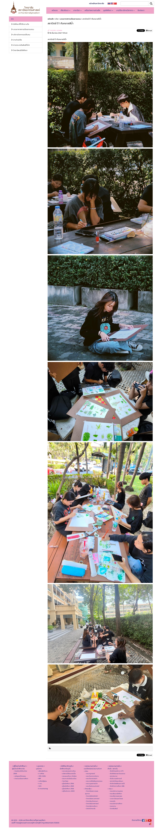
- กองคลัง (112, 801)
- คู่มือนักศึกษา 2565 (67, 786)
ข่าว (12, 19)
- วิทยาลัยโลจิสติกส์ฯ (91, 796)
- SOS (39, 786)
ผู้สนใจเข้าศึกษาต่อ (18, 768)
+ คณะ (86, 771)
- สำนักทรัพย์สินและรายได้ (117, 783)
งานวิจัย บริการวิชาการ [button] (124, 10)
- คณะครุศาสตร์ (90, 774)
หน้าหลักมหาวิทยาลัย (96, 3)
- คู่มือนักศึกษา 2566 (67, 789)
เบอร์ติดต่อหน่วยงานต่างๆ (93, 768)
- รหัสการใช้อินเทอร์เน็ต (68, 774)
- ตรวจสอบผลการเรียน (68, 771)
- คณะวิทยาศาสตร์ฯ (91, 779)
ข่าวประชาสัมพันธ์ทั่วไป (21, 45)
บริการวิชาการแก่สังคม (21, 34)
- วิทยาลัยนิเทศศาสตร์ (92, 804)
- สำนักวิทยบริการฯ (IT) (116, 771)
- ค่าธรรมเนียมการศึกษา (20, 779)
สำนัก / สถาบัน (113, 768)
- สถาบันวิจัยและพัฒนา (116, 781)
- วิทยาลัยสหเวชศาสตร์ (92, 799)
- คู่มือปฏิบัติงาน (42, 771)
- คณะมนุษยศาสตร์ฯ (91, 783)
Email (150, 30)
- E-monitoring (42, 789)
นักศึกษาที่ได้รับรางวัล (21, 24)
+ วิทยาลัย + (88, 788)
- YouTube (64, 781)
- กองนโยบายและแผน (115, 796)
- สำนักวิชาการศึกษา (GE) (116, 786)
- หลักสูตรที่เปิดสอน (19, 776)
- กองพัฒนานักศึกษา (115, 794)
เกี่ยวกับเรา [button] (65, 10)
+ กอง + (110, 788)
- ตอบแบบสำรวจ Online (69, 776)
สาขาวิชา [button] (76, 10)
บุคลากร (39, 768)
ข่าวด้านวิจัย (17, 40)
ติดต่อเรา (141, 10)
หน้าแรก (55, 10)
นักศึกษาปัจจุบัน (65, 768)
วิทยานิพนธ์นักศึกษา (20, 50)
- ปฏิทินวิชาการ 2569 (67, 791)
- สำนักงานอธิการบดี (115, 779)
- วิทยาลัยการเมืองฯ (91, 806)
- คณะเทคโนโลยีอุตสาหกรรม (93, 781)
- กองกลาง (112, 806)
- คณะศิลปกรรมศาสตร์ (92, 786)
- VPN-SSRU (41, 776)
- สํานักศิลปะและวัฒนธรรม (117, 774)
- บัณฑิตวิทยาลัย (90, 809)
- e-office (40, 774)
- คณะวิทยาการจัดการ (92, 776)
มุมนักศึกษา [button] (107, 10)
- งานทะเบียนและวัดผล (116, 799)
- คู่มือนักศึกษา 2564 (67, 783)
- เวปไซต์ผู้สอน (42, 781)
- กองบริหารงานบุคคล (116, 791)
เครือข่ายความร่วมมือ (92, 10)
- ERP (39, 779)
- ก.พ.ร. (39, 783)
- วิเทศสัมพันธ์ (113, 809)
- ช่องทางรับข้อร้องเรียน (68, 779)
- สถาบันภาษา (113, 776)
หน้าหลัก (51, 19)
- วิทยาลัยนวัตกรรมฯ (91, 801)
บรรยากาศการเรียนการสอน (23, 29)
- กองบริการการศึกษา (115, 804)
